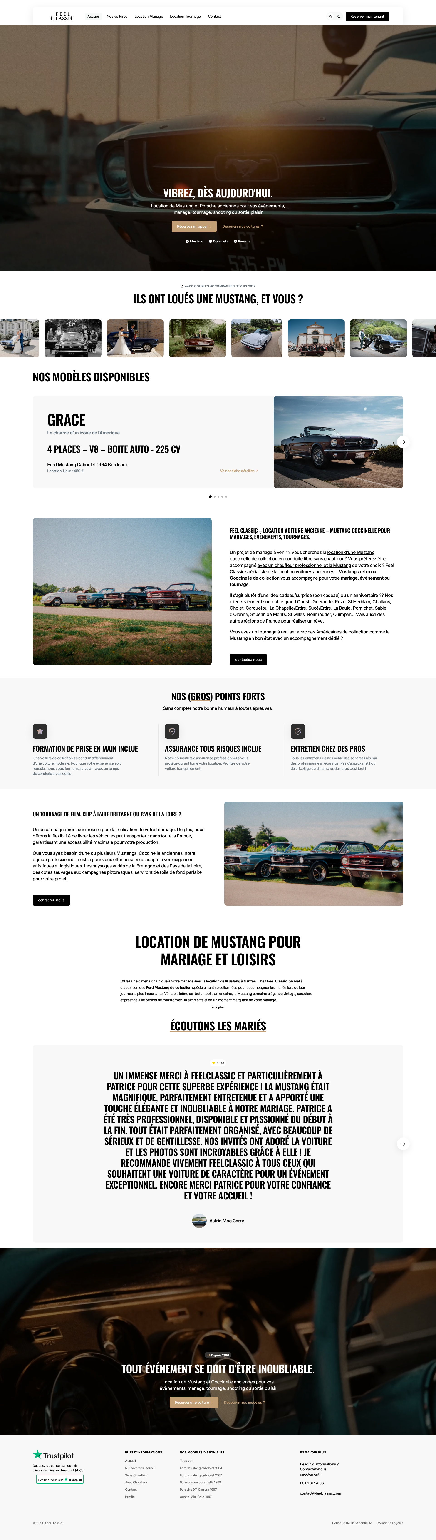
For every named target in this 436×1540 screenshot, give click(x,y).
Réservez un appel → (194, 226)
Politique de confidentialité (352, 1523)
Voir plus (218, 1007)
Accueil (130, 1461)
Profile (130, 1497)
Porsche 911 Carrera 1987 (198, 1489)
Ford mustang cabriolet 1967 (201, 1475)
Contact (131, 1489)
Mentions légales (390, 1523)
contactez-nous (248, 659)
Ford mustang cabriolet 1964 (201, 1468)
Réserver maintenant (367, 16)
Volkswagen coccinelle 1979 (200, 1482)
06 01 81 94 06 (312, 1483)
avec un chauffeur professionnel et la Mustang (304, 565)
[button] (403, 442)
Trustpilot (67, 1470)
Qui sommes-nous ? (140, 1468)
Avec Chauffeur (136, 1482)
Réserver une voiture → (194, 1402)
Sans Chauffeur (136, 1475)
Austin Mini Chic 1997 (196, 1497)
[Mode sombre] (334, 16)
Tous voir (187, 1461)
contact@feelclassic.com (320, 1493)
